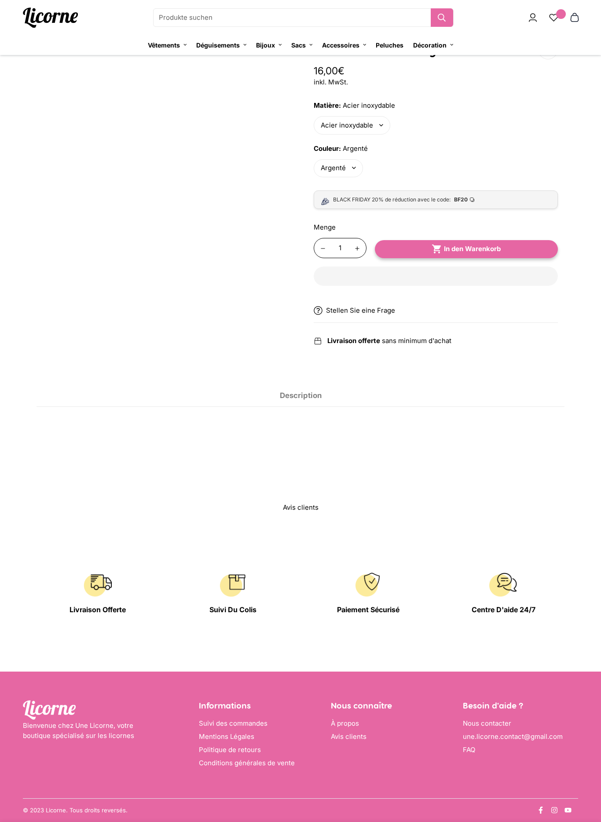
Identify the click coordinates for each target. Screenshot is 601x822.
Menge (325, 227)
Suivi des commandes (233, 723)
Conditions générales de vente (247, 763)
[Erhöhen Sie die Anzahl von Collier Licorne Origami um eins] (357, 248)
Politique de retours (230, 749)
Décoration (430, 45)
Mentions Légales (226, 736)
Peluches (389, 45)
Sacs (298, 45)
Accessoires (340, 45)
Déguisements (218, 45)
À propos (345, 723)
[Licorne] (50, 18)
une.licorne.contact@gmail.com (513, 736)
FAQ (469, 749)
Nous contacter (487, 723)
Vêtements (164, 45)
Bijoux (265, 45)
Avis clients (348, 736)
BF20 (461, 199)
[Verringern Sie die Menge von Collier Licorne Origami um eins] (323, 248)
